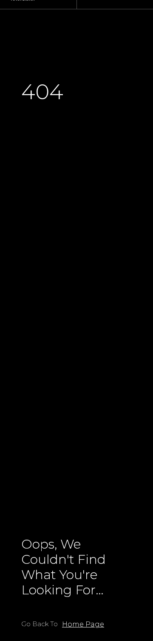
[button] (83, 624)
